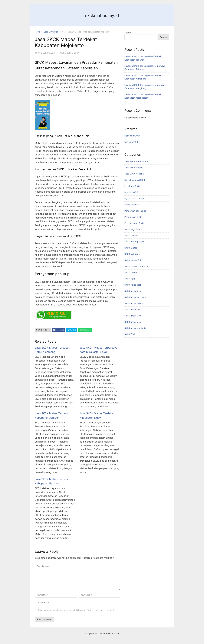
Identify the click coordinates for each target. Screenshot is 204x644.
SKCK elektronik (132, 254)
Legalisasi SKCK (132, 186)
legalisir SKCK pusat (134, 198)
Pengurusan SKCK (133, 217)
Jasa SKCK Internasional (136, 161)
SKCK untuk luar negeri (135, 297)
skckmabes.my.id (102, 15)
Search (127, 32)
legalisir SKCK (131, 192)
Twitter (73, 330)
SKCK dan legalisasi (134, 241)
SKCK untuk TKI (132, 309)
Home (37, 32)
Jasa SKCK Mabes (52, 32)
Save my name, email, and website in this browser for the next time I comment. (75, 610)
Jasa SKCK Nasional (134, 173)
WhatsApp (86, 330)
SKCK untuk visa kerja (135, 328)
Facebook (59, 330)
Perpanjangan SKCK (134, 223)
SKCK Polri (129, 278)
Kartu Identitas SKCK (134, 180)
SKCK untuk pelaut (133, 303)
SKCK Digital (130, 248)
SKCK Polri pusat (132, 285)
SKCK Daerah (131, 235)
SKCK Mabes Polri (133, 260)
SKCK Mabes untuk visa (136, 266)
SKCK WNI (129, 334)
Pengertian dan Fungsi (135, 211)
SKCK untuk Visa (132, 322)
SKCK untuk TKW (132, 315)
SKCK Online (130, 272)
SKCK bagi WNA (132, 229)
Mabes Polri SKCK (133, 204)
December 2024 (132, 135)
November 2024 (132, 142)
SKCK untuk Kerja (132, 291)
